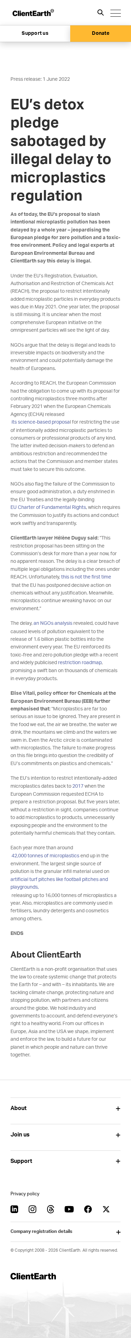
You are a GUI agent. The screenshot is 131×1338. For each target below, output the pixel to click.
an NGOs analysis (53, 623)
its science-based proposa (40, 422)
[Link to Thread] (50, 1209)
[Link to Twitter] (106, 1209)
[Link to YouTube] (69, 1209)
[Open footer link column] (118, 1108)
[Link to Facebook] (88, 1209)
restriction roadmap (80, 662)
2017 (77, 786)
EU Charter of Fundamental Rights (48, 507)
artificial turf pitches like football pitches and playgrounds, (59, 883)
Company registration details (41, 1231)
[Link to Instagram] (32, 1209)
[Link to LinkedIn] (14, 1209)
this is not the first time (86, 577)
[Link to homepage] (32, 12)
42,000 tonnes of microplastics (44, 855)
